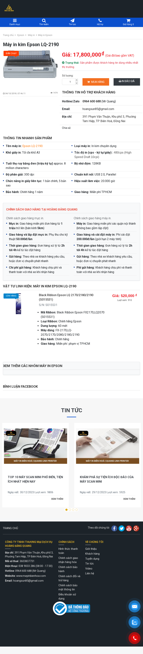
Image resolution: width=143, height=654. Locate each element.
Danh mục (14, 24)
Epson (20, 35)
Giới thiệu (91, 549)
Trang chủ (8, 35)
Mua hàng (97, 81)
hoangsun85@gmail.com (98, 109)
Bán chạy (11, 53)
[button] (66, 510)
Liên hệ (89, 573)
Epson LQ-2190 (32, 146)
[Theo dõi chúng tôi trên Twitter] (121, 528)
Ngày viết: (14, 492)
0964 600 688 (91, 101)
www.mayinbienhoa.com (31, 576)
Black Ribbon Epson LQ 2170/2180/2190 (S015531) (66, 297)
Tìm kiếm (44, 24)
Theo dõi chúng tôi (98, 527)
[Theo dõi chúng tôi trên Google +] (136, 528)
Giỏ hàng (128, 24)
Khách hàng (92, 553)
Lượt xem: (41, 492)
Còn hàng (11, 296)
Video (88, 568)
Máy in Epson (45, 35)
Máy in (31, 35)
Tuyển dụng (92, 558)
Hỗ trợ (100, 24)
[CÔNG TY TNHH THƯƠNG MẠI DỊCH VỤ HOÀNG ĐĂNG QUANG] (9, 8)
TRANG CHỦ (10, 528)
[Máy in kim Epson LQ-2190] (30, 68)
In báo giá (128, 81)
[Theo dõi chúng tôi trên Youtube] (129, 528)
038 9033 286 (27, 566)
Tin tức (72, 24)
